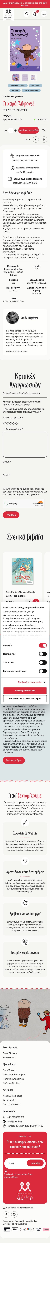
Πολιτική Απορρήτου (13, 1078)
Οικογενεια (36, 85)
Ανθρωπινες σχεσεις (17, 85)
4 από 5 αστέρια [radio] (13, 423)
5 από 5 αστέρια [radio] (16, 423)
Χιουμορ (15, 90)
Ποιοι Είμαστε (10, 1053)
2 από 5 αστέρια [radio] (7, 423)
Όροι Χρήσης (9, 1070)
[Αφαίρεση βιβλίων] (6, 130)
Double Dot (21, 1224)
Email (6, 475)
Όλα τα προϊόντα (11, 1104)
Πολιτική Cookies (11, 1083)
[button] (25, 48)
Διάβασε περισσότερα (16, 351)
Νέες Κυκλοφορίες (12, 1095)
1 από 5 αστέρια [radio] (4, 423)
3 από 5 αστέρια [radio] (10, 423)
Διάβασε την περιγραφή (15, 109)
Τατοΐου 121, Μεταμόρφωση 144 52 (25, 1125)
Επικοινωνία (9, 1057)
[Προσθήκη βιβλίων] (15, 130)
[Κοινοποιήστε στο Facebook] (36, 139)
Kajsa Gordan (12, 592)
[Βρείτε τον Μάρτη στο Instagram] (14, 1214)
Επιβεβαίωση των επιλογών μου (25, 698)
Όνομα (7, 461)
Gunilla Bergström (13, 96)
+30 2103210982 (16, 1117)
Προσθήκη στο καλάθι (28, 130)
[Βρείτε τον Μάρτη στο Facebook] (6, 1214)
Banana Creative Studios (26, 1221)
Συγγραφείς (9, 1100)
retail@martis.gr (14, 1121)
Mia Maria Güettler (27, 592)
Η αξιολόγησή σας (13, 429)
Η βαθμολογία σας (13, 417)
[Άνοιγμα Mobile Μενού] (44, 14)
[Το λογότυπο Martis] (8, 13)
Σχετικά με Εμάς (14, 760)
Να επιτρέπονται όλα (25, 690)
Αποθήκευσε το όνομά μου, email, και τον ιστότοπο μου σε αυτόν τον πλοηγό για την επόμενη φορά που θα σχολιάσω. (25, 491)
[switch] (43, 654)
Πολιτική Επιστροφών (14, 1074)
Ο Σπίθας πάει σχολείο (15, 595)
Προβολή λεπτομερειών (30, 682)
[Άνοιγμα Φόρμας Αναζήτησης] (27, 14)
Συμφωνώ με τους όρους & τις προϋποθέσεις (18, 1175)
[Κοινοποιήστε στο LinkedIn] (44, 139)
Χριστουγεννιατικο (31, 90)
